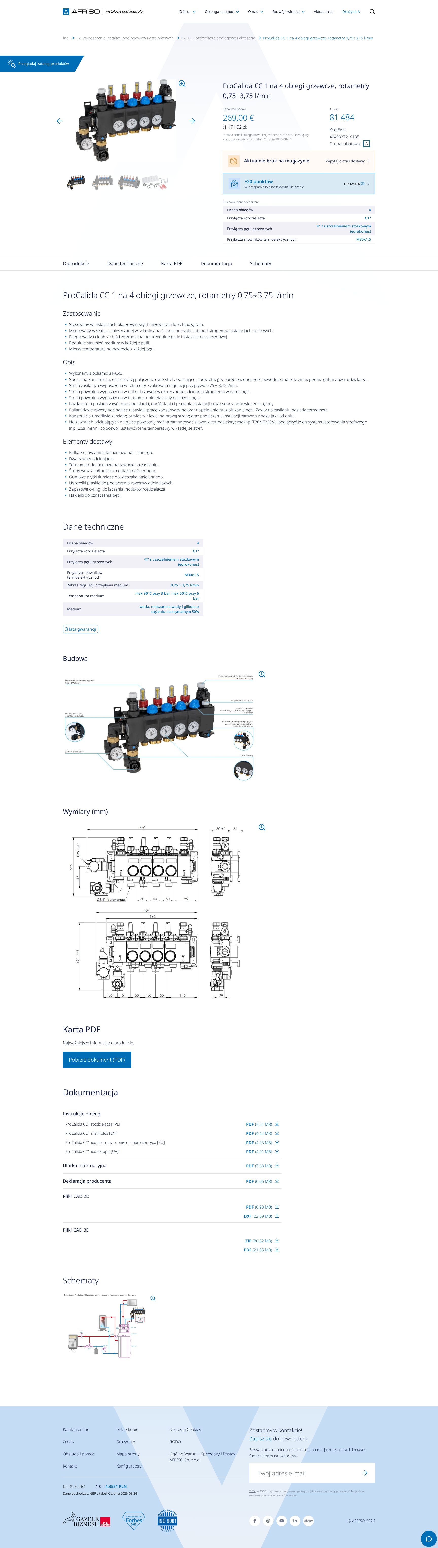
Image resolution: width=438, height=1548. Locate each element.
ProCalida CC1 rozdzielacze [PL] (92, 1124)
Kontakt (70, 1466)
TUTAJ (252, 1491)
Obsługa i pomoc (219, 11)
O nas (253, 11)
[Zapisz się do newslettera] (365, 1473)
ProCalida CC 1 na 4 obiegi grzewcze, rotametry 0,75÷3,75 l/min (318, 37)
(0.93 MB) (259, 1207)
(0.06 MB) (259, 1181)
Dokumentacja (216, 263)
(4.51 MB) (259, 1124)
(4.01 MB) (259, 1151)
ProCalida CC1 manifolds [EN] (91, 1133)
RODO (175, 1441)
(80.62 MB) (259, 1241)
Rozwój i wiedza (285, 11)
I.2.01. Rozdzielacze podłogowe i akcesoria (218, 37)
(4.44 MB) (259, 1133)
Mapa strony (128, 1454)
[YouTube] (281, 1521)
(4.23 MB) (259, 1142)
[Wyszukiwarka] (369, 11)
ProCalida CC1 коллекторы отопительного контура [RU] (115, 1142)
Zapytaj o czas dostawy (345, 161)
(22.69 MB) (258, 1216)
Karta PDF (171, 263)
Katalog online (76, 1429)
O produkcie (76, 263)
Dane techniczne (125, 263)
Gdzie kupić (127, 1429)
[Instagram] (268, 1521)
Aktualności (323, 11)
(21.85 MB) (258, 1250)
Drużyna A (351, 11)
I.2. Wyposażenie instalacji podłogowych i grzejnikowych (125, 37)
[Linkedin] (295, 1521)
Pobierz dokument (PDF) (97, 1059)
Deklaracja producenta (87, 1181)
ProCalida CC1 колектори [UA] (91, 1151)
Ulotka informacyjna (84, 1165)
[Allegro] (308, 1521)
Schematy (260, 263)
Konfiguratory (129, 1466)
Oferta (184, 11)
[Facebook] (254, 1521)
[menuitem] (76, 182)
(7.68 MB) (259, 1166)
